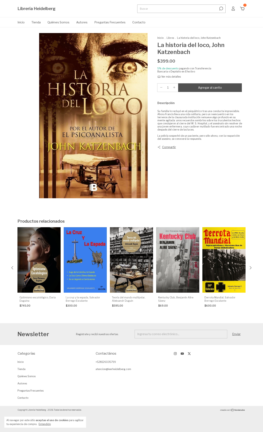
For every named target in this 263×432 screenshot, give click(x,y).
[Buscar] (221, 9)
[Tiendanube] (233, 410)
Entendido (45, 424)
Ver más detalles (171, 76)
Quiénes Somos (58, 22)
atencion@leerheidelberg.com (113, 369)
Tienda (36, 22)
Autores (82, 22)
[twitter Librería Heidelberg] (189, 353)
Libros (170, 37)
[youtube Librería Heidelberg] (182, 353)
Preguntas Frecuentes (110, 22)
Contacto (138, 22)
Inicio (21, 22)
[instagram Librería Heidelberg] (175, 353)
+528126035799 (106, 361)
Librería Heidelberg (36, 8)
